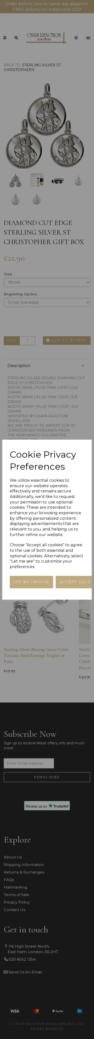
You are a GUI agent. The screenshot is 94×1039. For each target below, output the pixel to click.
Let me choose (31, 582)
